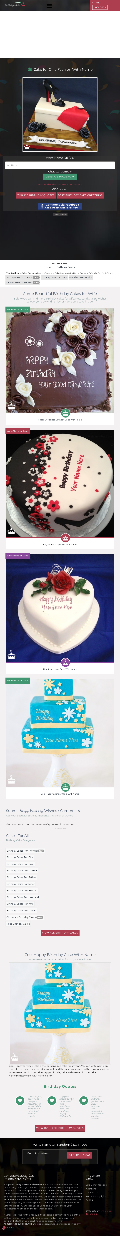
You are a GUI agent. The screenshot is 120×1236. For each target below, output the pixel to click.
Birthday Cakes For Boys (20, 864)
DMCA (89, 1200)
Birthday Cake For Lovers (54, 277)
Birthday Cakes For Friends (24, 850)
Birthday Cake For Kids (80, 277)
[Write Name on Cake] (60, 360)
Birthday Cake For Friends (22, 277)
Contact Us (92, 1192)
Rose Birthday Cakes (18, 923)
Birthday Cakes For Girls (19, 857)
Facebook (100, 7)
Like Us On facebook (97, 1185)
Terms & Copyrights (96, 1196)
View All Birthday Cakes (60, 932)
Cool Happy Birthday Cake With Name (60, 794)
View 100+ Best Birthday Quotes (60, 1128)
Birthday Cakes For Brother (22, 890)
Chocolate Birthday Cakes (22, 282)
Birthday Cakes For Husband (22, 897)
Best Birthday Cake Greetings (80, 195)
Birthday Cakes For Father (21, 877)
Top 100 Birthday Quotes (36, 195)
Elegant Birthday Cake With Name (60, 544)
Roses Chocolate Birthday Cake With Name (60, 420)
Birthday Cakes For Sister (20, 884)
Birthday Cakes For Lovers (21, 910)
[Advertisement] (60, 34)
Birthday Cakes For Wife (20, 903)
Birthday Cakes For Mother (21, 870)
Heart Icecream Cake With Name (60, 669)
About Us (91, 1188)
